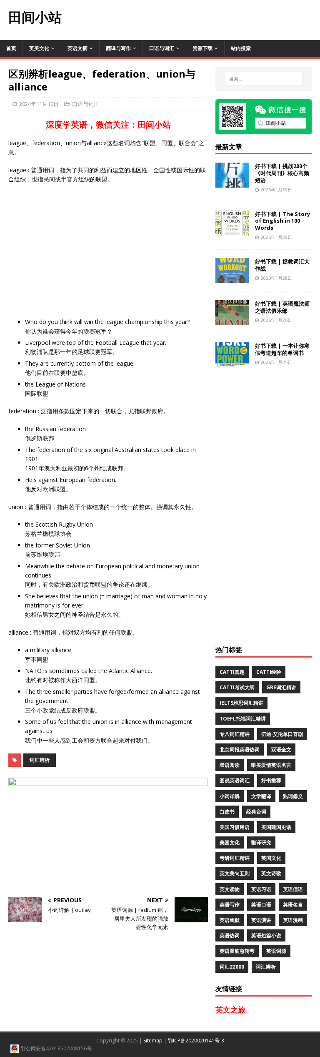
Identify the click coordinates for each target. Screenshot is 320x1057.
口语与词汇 (161, 48)
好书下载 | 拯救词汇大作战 (282, 265)
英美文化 (39, 48)
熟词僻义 (293, 796)
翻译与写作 (118, 48)
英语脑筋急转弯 (237, 950)
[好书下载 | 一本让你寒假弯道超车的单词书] (232, 362)
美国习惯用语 (235, 827)
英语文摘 (78, 48)
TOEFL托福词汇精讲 (243, 718)
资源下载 (202, 48)
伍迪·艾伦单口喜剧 (282, 734)
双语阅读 (230, 764)
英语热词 (230, 935)
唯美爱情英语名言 (271, 764)
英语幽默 (230, 920)
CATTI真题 (232, 671)
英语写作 (230, 904)
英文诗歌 (271, 873)
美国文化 (230, 842)
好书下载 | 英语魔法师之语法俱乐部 (282, 307)
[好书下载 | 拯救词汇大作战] (232, 278)
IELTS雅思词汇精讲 (241, 702)
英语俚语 (293, 889)
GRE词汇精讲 (281, 687)
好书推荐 (271, 780)
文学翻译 (261, 796)
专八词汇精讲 (235, 734)
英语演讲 (261, 920)
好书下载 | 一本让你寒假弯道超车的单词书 (282, 349)
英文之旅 (230, 1009)
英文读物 (230, 889)
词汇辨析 (40, 759)
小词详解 (230, 796)
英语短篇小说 (266, 935)
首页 (11, 48)
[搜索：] (263, 79)
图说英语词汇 (235, 780)
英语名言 (293, 904)
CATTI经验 (268, 671)
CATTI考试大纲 (237, 687)
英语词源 (276, 950)
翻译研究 (261, 842)
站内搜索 (241, 48)
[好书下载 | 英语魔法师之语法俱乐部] (232, 320)
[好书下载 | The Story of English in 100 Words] (232, 230)
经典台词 (256, 811)
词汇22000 (232, 966)
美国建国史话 (276, 827)
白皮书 (227, 811)
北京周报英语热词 (240, 749)
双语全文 (281, 749)
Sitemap (152, 1040)
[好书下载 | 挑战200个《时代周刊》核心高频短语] (232, 183)
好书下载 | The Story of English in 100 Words (282, 221)
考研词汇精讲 (235, 857)
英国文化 (271, 857)
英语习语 (261, 889)
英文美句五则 (235, 873)
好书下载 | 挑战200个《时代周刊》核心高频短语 (282, 173)
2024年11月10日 (39, 104)
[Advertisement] (195, 19)
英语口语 (261, 904)
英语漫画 (293, 920)
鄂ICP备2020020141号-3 (196, 1040)
